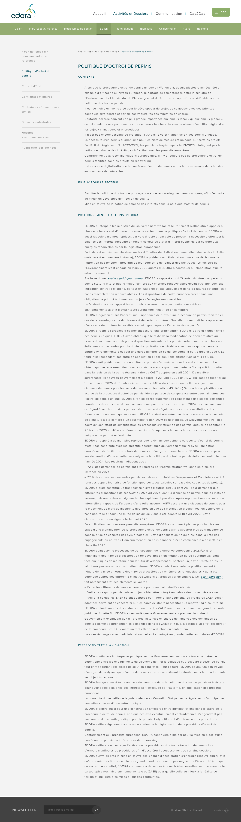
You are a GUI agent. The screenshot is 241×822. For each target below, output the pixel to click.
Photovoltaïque (124, 28)
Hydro (186, 28)
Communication (169, 14)
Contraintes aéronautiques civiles (40, 109)
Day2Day (197, 14)
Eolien (104, 28)
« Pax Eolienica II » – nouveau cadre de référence (36, 56)
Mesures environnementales (35, 135)
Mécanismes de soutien (78, 28)
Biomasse (146, 28)
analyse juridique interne (125, 278)
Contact (197, 810)
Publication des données (39, 148)
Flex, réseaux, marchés (43, 28)
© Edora (179, 810)
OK (96, 809)
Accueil (99, 14)
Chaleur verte (167, 28)
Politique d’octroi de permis (36, 73)
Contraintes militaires (37, 97)
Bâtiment (202, 28)
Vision (18, 28)
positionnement (211, 577)
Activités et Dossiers (130, 14)
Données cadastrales (36, 122)
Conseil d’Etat (31, 86)
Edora (81, 51)
